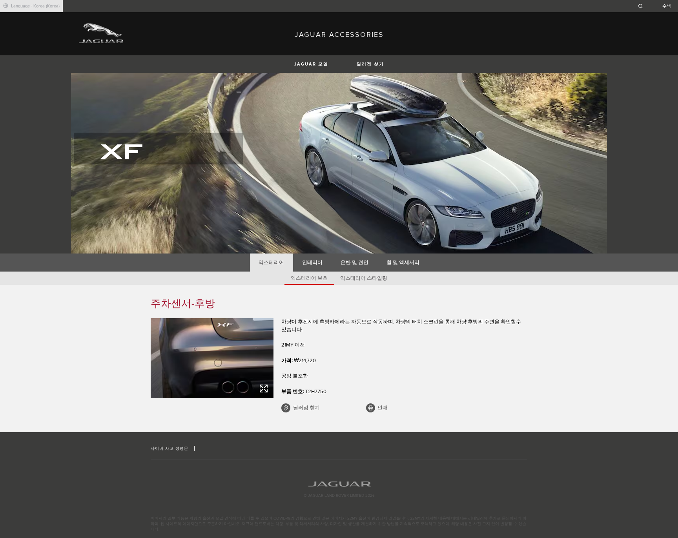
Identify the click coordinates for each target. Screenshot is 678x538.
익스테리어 (271, 262)
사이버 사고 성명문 (169, 448)
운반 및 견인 (354, 262)
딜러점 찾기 (370, 64)
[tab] (271, 262)
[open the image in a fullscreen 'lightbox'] (212, 358)
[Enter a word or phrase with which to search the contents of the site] (657, 6)
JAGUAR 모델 (311, 64)
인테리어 (312, 262)
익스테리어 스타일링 (363, 278)
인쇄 (382, 408)
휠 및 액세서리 (402, 262)
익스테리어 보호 (309, 278)
